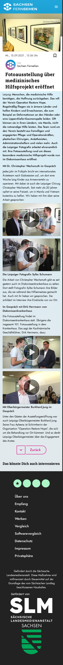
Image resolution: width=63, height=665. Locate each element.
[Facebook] (27, 483)
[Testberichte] (17, 483)
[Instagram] (36, 483)
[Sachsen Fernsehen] (20, 7)
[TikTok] (46, 483)
